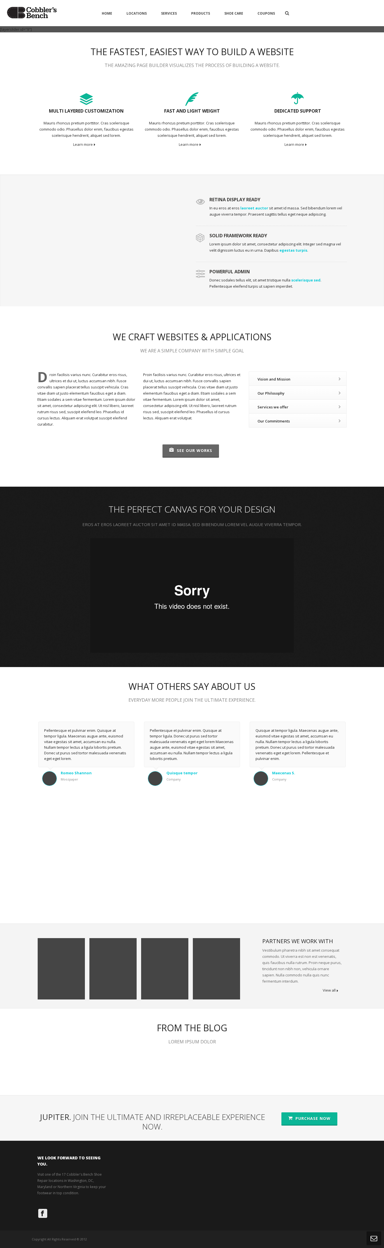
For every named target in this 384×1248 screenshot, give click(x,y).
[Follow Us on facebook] (42, 1213)
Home (107, 13)
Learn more (83, 144)
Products (200, 13)
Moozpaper (69, 779)
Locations (137, 13)
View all (329, 990)
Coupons (266, 13)
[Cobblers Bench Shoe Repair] (32, 13)
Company (173, 779)
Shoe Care (233, 13)
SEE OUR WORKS (193, 450)
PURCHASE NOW (312, 1118)
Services (169, 13)
